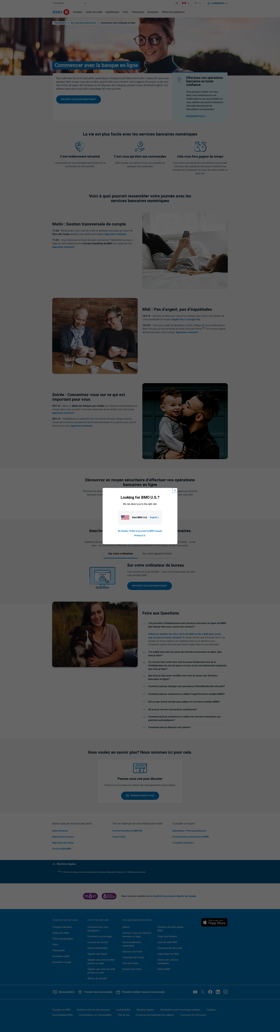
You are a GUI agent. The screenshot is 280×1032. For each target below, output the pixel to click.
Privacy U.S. (140, 535)
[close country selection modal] (175, 490)
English (153, 517)
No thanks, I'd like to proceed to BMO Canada (140, 531)
